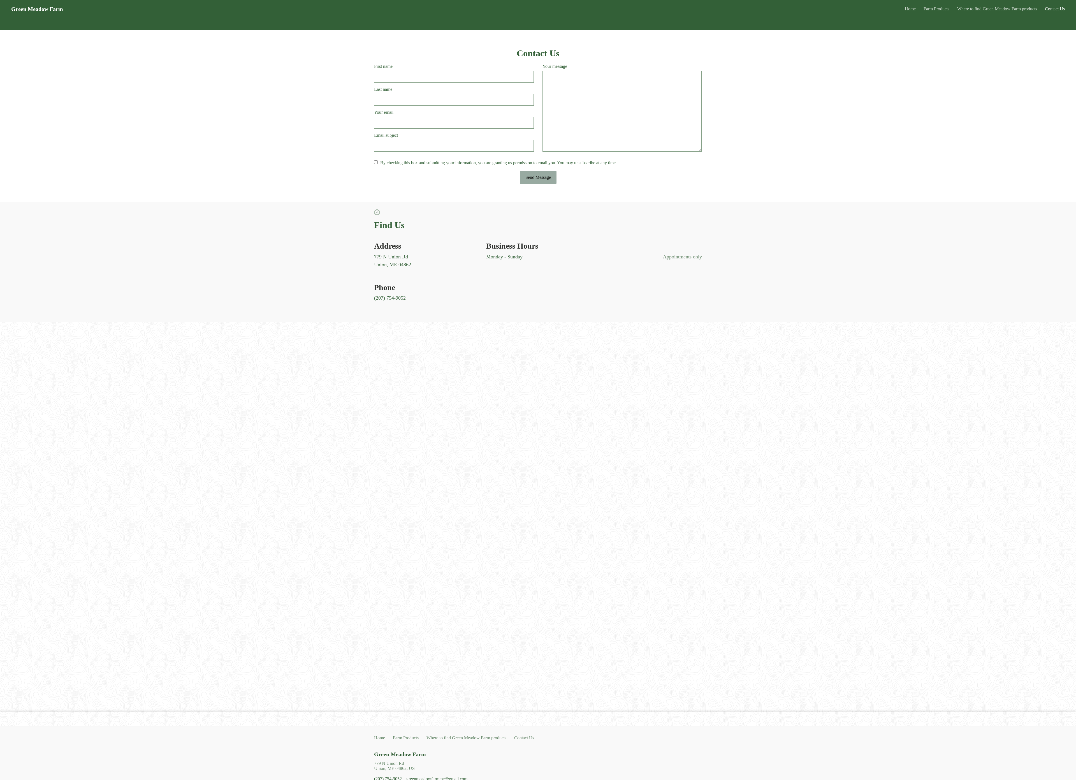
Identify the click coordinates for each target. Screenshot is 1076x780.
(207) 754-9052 (390, 298)
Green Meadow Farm (400, 754)
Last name (383, 89)
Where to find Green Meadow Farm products (997, 8)
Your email (383, 112)
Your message (554, 66)
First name (383, 66)
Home (910, 8)
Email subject (386, 135)
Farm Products (936, 8)
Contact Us (1055, 8)
